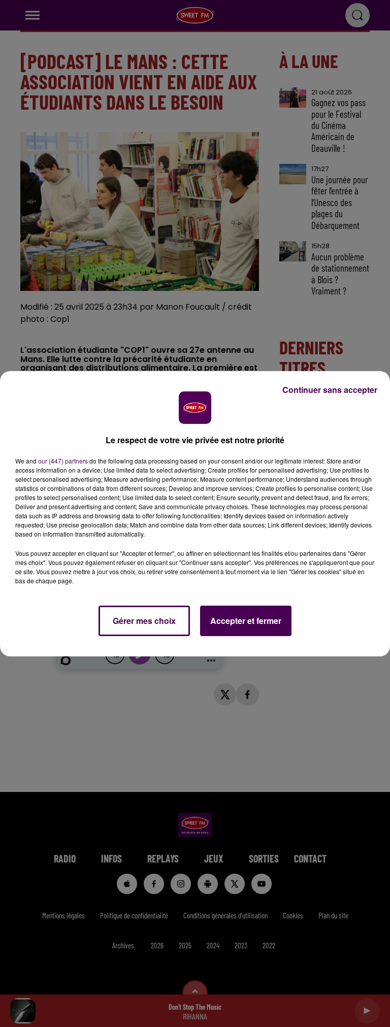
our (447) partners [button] (63, 460)
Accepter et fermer (245, 620)
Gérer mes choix (144, 620)
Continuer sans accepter (329, 389)
